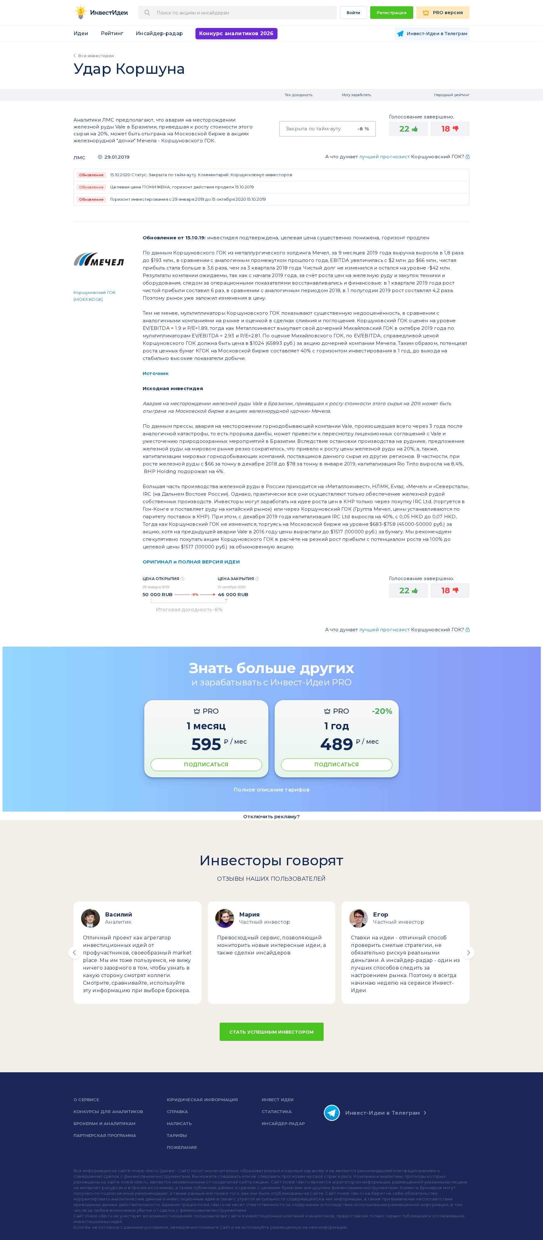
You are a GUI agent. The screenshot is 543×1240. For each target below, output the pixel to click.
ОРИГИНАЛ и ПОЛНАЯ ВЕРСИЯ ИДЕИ (191, 562)
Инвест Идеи (277, 1099)
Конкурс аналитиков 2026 (236, 33)
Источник (156, 373)
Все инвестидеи (96, 55)
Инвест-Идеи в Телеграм (382, 1113)
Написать (179, 1123)
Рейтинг (112, 33)
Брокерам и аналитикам (104, 1123)
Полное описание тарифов (271, 790)
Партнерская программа (105, 1135)
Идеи (81, 33)
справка (177, 1111)
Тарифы (177, 1135)
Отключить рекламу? (271, 816)
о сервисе (86, 1099)
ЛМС (80, 157)
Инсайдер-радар (159, 33)
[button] (75, 952)
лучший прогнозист (384, 157)
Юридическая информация (202, 1099)
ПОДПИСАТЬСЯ (206, 765)
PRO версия (448, 12)
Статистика (277, 1111)
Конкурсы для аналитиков (108, 1111)
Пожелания (182, 1147)
